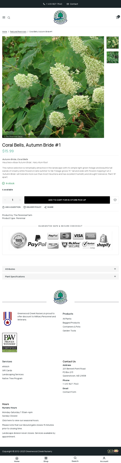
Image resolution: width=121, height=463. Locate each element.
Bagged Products (71, 322)
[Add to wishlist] (115, 200)
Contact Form (69, 391)
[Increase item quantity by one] (20, 199)
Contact (74, 4)
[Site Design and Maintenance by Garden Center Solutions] (113, 451)
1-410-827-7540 (54, 4)
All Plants (67, 318)
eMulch (5, 366)
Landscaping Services (13, 374)
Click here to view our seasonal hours (20, 420)
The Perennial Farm (23, 215)
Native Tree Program (12, 378)
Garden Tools (69, 330)
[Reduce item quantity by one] (5, 199)
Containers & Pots (71, 326)
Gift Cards (7, 370)
